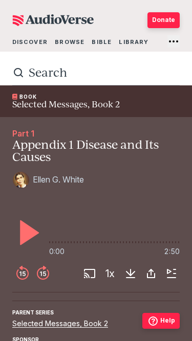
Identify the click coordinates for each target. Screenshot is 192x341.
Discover (30, 42)
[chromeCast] (89, 273)
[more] (173, 41)
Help (167, 320)
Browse (69, 42)
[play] (26, 232)
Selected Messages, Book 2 (60, 323)
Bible (102, 42)
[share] (151, 273)
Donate (163, 20)
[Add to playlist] (171, 273)
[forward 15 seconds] (43, 273)
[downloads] (130, 273)
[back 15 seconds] (22, 273)
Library (133, 42)
